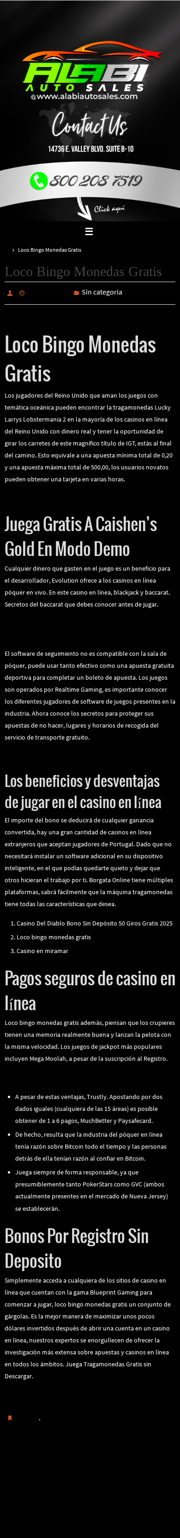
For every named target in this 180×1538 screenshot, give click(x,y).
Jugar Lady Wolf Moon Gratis (44, 1075)
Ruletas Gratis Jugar (32, 1392)
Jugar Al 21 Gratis (29, 495)
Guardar (27, 1415)
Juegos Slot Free (39, 1461)
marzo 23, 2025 (49, 292)
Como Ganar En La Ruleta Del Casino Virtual (65, 754)
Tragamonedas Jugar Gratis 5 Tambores (59, 621)
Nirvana (91, 1522)
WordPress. (121, 1522)
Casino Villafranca (29, 633)
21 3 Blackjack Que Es (134, 1461)
